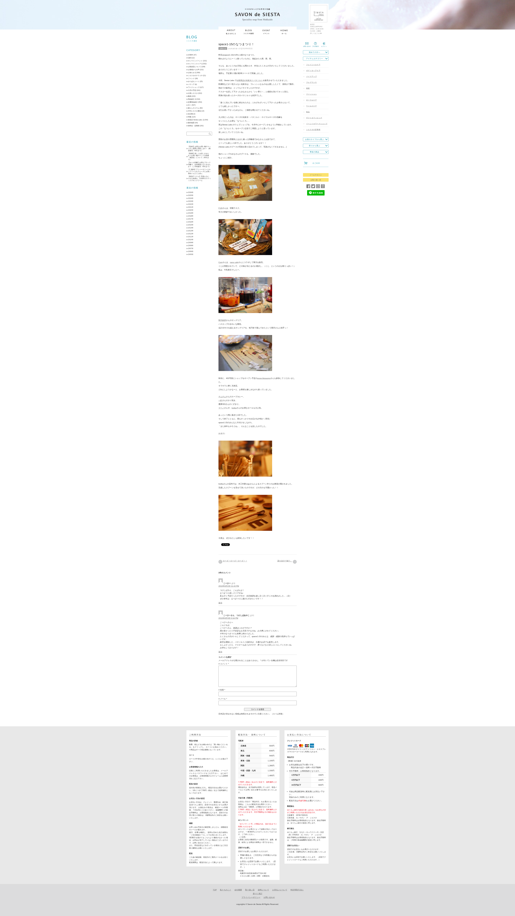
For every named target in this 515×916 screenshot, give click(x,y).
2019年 (190, 213)
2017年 (190, 219)
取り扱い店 (250, 890)
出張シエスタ (193, 93)
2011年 (190, 237)
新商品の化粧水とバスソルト (250, 80)
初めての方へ (314, 52)
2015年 (190, 225)
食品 (308, 112)
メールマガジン (316, 175)
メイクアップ (311, 76)
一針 (220, 400)
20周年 (190, 55)
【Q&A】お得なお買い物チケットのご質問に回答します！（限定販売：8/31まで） (199, 148)
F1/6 (220, 208)
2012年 (190, 234)
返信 (220, 603)
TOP (215, 890)
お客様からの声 (193, 70)
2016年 (190, 222)
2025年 (190, 195)
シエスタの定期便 (313, 130)
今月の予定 (192, 90)
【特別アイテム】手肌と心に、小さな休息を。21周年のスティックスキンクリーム (199, 178)
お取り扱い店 (316, 180)
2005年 (190, 254)
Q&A (189, 58)
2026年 (190, 192)
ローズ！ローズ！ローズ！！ (235, 561)
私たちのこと (225, 890)
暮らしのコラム (193, 108)
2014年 (190, 228)
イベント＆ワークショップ (316, 124)
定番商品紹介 (193, 102)
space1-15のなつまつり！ (236, 44)
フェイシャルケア (313, 65)
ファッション (311, 94)
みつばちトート (193, 81)
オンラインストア (194, 64)
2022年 (190, 204)
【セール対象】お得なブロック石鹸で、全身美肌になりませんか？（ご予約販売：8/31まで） (199, 164)
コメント (224, 664)
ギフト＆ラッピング (314, 118)
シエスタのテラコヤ (195, 75)
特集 (189, 117)
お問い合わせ (269, 897)
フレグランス (311, 82)
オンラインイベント (195, 61)
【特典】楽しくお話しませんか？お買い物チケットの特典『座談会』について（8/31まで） (198, 156)
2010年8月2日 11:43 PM (228, 586)
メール (223, 699)
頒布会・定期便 (193, 126)
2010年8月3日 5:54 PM (228, 618)
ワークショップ (193, 87)
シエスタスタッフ (234, 49)
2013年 (190, 231)
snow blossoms (263, 378)
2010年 (190, 240)
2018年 (190, 216)
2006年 (190, 251)
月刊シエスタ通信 (194, 111)
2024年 (190, 198)
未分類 (190, 114)
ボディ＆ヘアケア (313, 71)
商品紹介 (191, 99)
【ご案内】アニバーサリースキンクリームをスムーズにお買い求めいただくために (199, 171)
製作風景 (191, 123)
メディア (191, 84)
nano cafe (234, 262)
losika (234, 408)
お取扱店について (194, 67)
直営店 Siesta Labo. (195, 120)
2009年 (190, 243)
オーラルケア (311, 100)
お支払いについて (279, 890)
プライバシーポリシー (251, 897)
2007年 (190, 248)
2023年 (190, 201)
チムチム (222, 397)
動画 (189, 96)
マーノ (221, 408)
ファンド (191, 78)
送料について (263, 890)
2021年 (190, 207)
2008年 (190, 245)
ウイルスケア (311, 106)
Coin (220, 262)
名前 (222, 690)
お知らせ (223, 49)
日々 (189, 105)
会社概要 (238, 890)
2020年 (190, 210)
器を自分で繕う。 (284, 561)
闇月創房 (222, 320)
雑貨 (308, 88)
